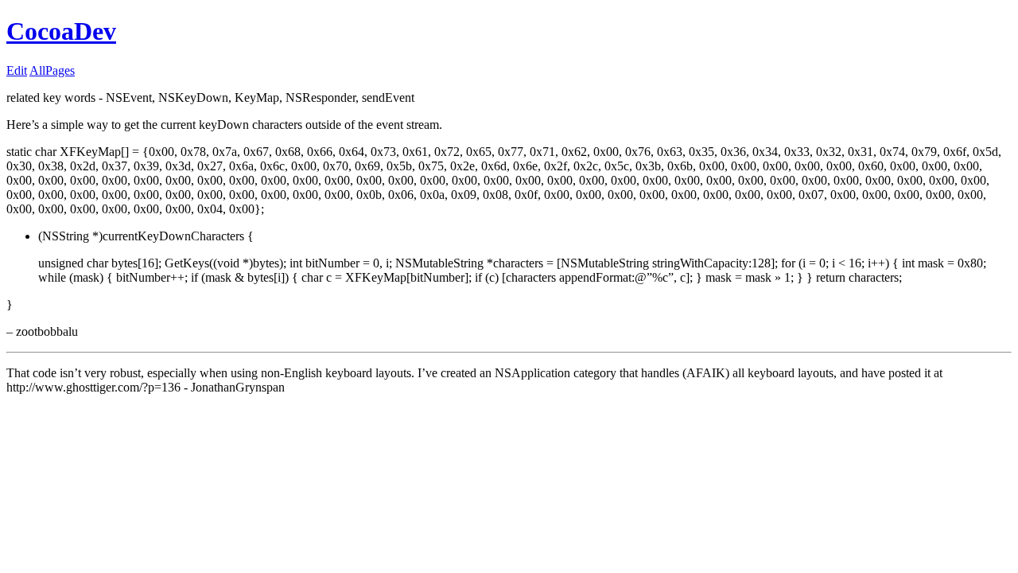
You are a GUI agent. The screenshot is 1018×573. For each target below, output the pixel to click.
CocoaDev (61, 31)
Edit (16, 70)
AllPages (52, 70)
